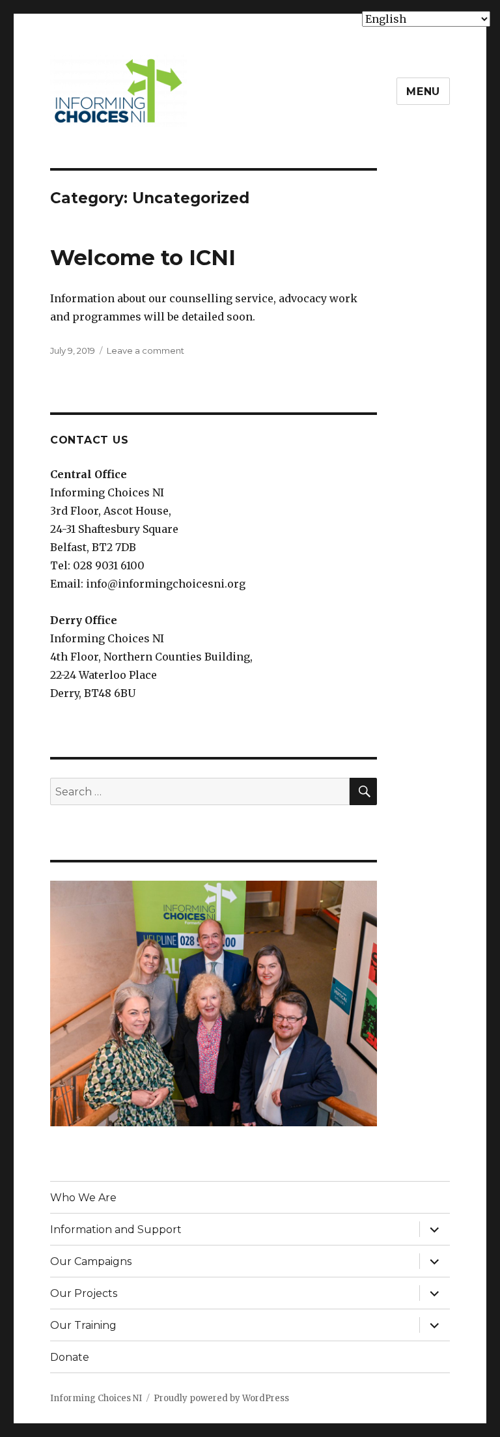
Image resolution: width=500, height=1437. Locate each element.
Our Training (83, 1325)
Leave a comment (145, 350)
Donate (69, 1357)
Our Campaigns (91, 1261)
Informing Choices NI (96, 1398)
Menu (423, 91)
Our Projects (83, 1293)
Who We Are (83, 1197)
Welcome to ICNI (143, 257)
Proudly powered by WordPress (221, 1398)
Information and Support (116, 1229)
